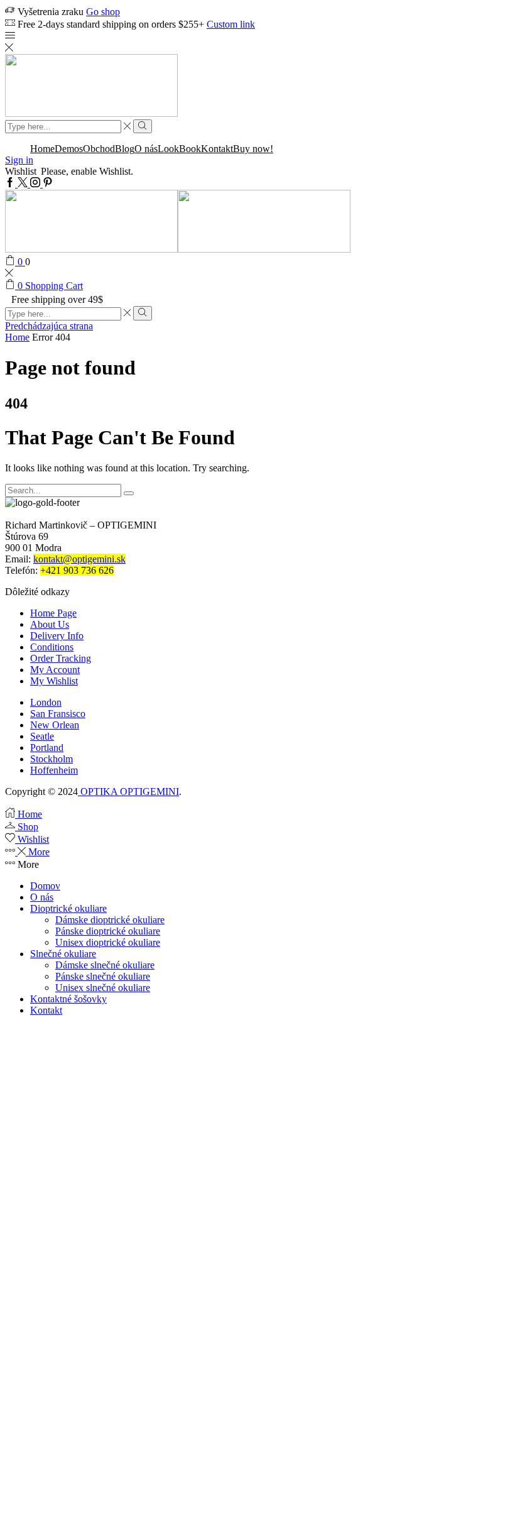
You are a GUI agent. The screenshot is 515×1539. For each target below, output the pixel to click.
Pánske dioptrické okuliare (107, 931)
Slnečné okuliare (63, 953)
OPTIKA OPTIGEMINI (128, 791)
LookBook (179, 148)
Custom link (231, 24)
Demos (69, 148)
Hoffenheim (54, 770)
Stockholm (51, 758)
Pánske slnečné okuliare (102, 976)
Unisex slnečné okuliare (102, 987)
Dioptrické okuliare (68, 908)
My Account (55, 669)
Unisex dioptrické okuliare (107, 942)
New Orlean (54, 725)
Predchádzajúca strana (49, 325)
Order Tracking (60, 658)
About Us (49, 624)
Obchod (99, 148)
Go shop (103, 11)
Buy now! (253, 148)
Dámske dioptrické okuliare (110, 919)
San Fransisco (57, 713)
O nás (146, 148)
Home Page (53, 613)
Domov (45, 885)
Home (42, 148)
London (46, 702)
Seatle (42, 736)
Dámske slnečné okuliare (104, 965)
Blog (124, 148)
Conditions (51, 647)
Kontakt (217, 148)
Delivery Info (57, 635)
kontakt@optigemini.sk (79, 559)
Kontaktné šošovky (68, 999)
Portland (46, 747)
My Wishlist (54, 681)
